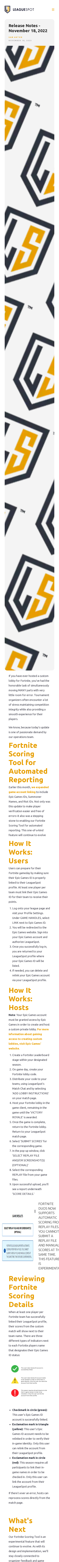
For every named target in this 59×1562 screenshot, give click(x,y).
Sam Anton (16, 37)
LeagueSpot (19, 9)
